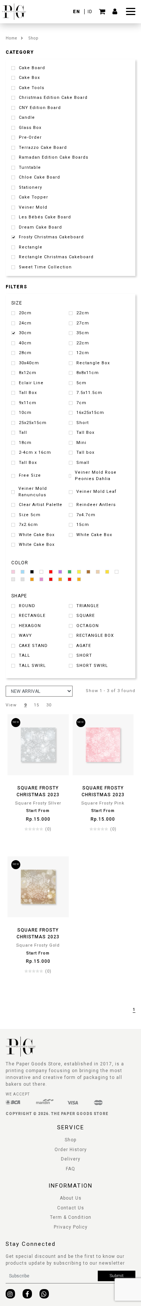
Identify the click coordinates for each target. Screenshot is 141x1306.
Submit (117, 1275)
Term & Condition (70, 1217)
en (77, 11)
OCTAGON (87, 625)
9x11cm (27, 402)
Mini (81, 442)
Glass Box (30, 127)
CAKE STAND (33, 645)
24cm (25, 323)
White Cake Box (37, 534)
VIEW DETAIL (38, 844)
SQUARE (85, 615)
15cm (82, 524)
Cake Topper (33, 197)
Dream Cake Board (40, 227)
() (48, 829)
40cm (25, 343)
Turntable (30, 167)
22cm (82, 313)
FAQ (70, 1168)
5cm (81, 382)
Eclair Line (31, 382)
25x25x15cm (33, 422)
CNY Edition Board (40, 107)
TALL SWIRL (32, 665)
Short (82, 422)
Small (82, 462)
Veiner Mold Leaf (96, 491)
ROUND (27, 605)
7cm (81, 402)
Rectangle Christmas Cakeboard (56, 257)
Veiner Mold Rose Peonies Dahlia (96, 475)
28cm (25, 352)
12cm (82, 352)
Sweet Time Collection (45, 267)
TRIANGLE (87, 605)
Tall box (85, 452)
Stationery (30, 187)
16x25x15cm (90, 412)
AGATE (83, 645)
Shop (33, 38)
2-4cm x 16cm (35, 452)
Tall (23, 432)
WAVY (25, 635)
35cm (82, 332)
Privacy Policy (71, 1227)
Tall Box (28, 392)
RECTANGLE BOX (95, 635)
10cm (25, 412)
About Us (71, 1198)
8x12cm (27, 372)
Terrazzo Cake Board (43, 147)
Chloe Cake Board (39, 177)
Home (11, 38)
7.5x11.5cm (89, 392)
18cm (25, 442)
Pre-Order (30, 137)
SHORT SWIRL (92, 665)
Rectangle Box (93, 363)
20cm (25, 313)
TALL (24, 655)
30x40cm (29, 363)
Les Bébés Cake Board (45, 217)
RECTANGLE (32, 615)
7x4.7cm (86, 514)
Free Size (30, 475)
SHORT (84, 655)
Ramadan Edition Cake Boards (53, 157)
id (90, 11)
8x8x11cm (87, 372)
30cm (25, 332)
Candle (27, 117)
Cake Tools (31, 87)
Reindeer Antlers (96, 504)
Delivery (70, 1159)
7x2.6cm (28, 524)
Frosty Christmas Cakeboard (51, 237)
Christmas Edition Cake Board (53, 97)
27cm (82, 323)
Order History (71, 1149)
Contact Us (70, 1208)
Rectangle (30, 247)
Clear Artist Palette (40, 504)
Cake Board (32, 67)
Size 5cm (30, 514)
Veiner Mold (33, 207)
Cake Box (29, 77)
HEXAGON (30, 625)
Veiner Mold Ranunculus (32, 491)
